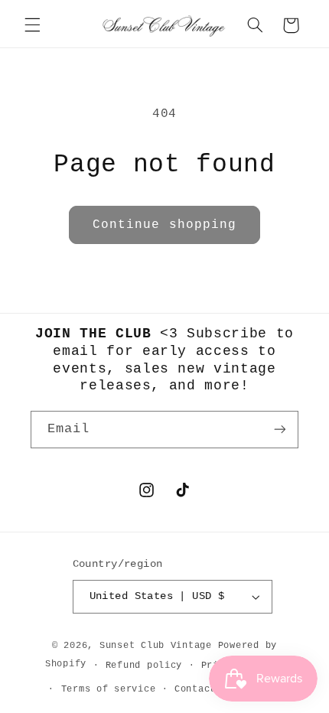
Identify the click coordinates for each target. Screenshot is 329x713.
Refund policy (144, 665)
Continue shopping (164, 225)
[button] (32, 25)
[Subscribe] (280, 429)
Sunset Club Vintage (155, 645)
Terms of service (108, 689)
